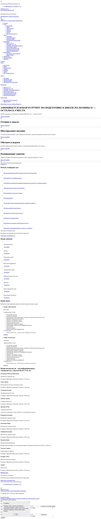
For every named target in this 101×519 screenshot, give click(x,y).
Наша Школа (7, 56)
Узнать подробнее (5, 116)
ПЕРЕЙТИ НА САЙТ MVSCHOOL (10, 16)
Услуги (5, 35)
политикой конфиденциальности (44, 508)
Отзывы (9, 29)
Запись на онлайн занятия (7, 491)
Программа (6, 41)
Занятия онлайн (10, 39)
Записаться (3, 164)
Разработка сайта (5, 497)
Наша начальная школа (12, 51)
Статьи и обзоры (8, 57)
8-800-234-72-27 (5, 9)
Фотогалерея (7, 52)
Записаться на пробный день (8, 235)
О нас (5, 24)
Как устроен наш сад (12, 33)
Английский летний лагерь (13, 40)
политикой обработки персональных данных (64, 508)
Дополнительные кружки (13, 49)
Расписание (9, 25)
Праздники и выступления (13, 53)
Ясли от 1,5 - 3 (10, 43)
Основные (9, 36)
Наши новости (10, 28)
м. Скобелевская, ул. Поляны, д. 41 (12, 6)
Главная (6, 23)
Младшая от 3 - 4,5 (11, 44)
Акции (8, 32)
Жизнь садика (10, 55)
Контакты (6, 59)
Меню (8, 27)
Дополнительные (11, 37)
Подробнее (6, 247)
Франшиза (23, 491)
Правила (9, 31)
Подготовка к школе (12, 47)
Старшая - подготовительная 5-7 (15, 45)
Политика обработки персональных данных (28, 498)
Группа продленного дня (13, 48)
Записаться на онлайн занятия (48, 506)
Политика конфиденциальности (9, 498)
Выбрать (6, 334)
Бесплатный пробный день (7, 10)
